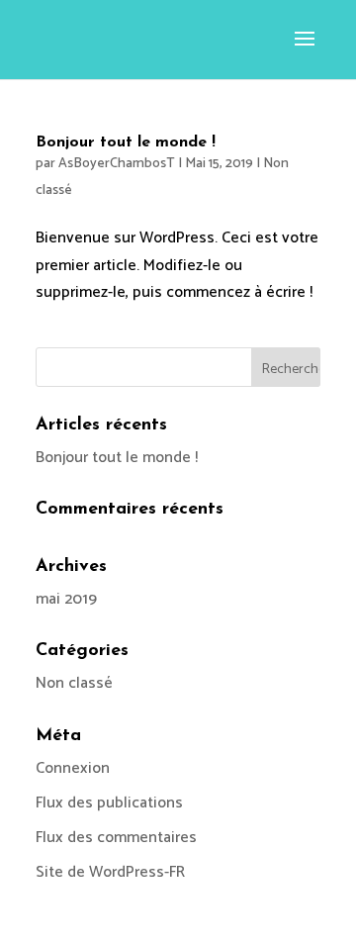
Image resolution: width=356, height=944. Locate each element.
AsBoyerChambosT (116, 163)
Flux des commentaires (116, 837)
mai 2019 (66, 599)
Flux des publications (109, 803)
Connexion (73, 768)
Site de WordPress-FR (110, 872)
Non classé (74, 683)
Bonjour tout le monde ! (126, 142)
